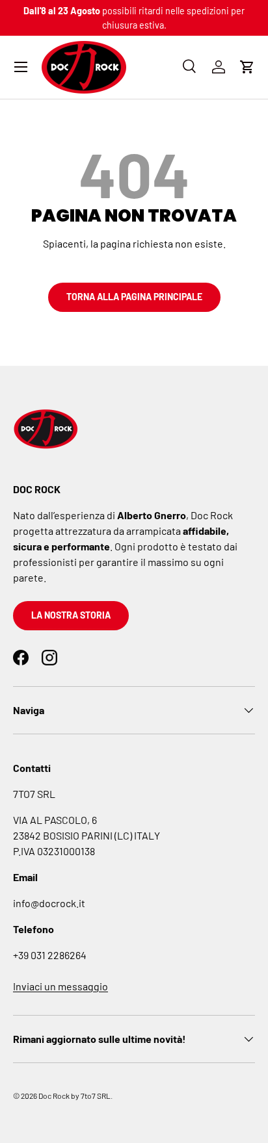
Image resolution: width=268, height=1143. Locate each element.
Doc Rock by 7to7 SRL (74, 1095)
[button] (247, 67)
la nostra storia (71, 615)
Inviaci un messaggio (60, 986)
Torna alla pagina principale (134, 296)
